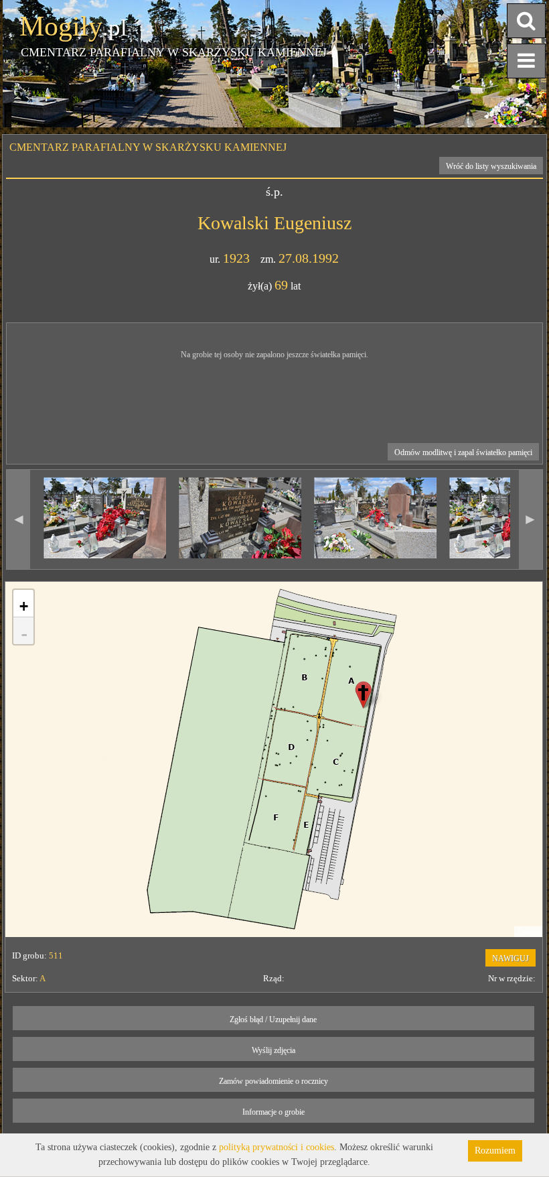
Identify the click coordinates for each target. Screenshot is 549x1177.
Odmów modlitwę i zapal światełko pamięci (463, 452)
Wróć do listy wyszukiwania (491, 166)
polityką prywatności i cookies (276, 1147)
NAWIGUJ (510, 958)
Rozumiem (495, 1150)
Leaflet (528, 932)
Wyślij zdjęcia (273, 1050)
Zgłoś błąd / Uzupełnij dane (273, 1019)
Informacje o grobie (273, 1112)
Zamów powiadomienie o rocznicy (273, 1081)
